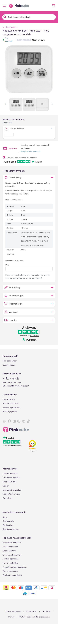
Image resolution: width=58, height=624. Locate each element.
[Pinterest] (19, 421)
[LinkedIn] (14, 421)
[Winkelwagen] (53, 5)
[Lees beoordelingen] (30, 40)
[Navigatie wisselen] (4, 5)
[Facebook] (9, 421)
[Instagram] (24, 421)
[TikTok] (28, 421)
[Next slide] (52, 104)
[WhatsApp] (5, 421)
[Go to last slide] (6, 104)
